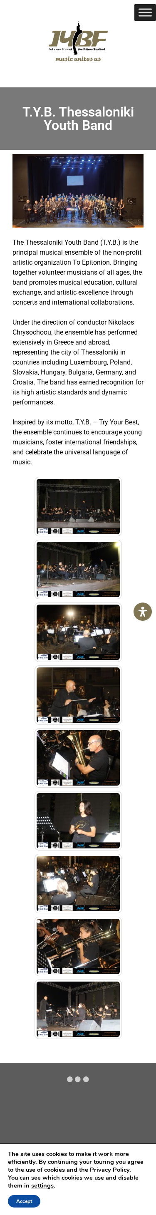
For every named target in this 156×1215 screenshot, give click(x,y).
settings (42, 1185)
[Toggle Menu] (145, 12)
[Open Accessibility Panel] (143, 612)
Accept (24, 1201)
